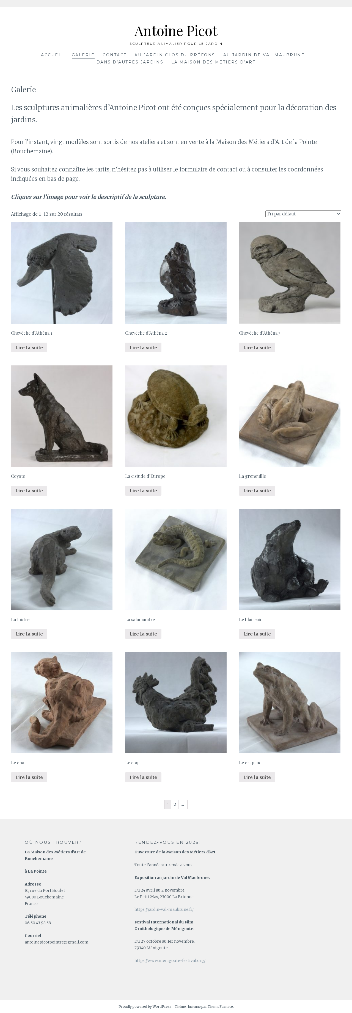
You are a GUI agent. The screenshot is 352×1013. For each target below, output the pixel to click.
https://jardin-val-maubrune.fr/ (164, 909)
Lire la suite (29, 347)
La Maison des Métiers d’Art (213, 62)
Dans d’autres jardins (130, 62)
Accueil (52, 54)
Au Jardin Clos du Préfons (174, 54)
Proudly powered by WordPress (145, 1006)
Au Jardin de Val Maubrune (264, 54)
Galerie (83, 54)
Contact (115, 54)
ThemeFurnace (220, 1006)
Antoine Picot (176, 30)
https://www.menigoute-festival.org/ (169, 960)
